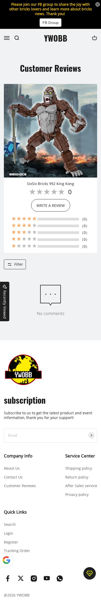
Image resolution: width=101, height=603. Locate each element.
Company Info (18, 456)
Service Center (80, 456)
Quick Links (15, 512)
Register (11, 542)
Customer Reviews (20, 485)
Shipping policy (78, 468)
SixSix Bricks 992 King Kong (50, 183)
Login (8, 533)
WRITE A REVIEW (51, 205)
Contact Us (13, 477)
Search (10, 524)
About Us (12, 468)
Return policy (76, 477)
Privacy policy (77, 494)
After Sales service (81, 485)
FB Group (50, 23)
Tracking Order (17, 550)
